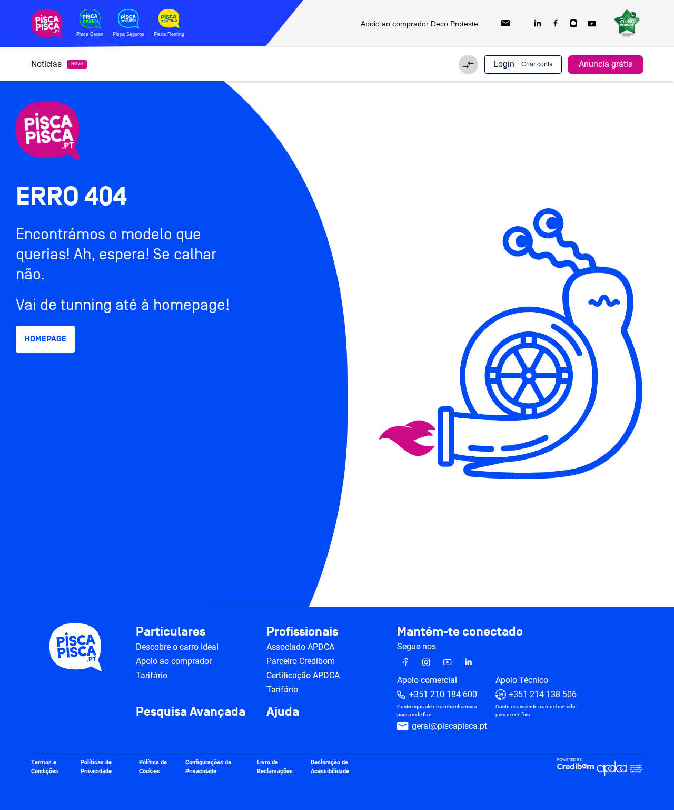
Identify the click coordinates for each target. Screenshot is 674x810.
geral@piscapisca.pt (449, 726)
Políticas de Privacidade (96, 767)
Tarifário (151, 675)
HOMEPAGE (45, 339)
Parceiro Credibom (300, 661)
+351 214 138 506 (543, 694)
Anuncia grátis (605, 64)
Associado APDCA (300, 647)
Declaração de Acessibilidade (330, 767)
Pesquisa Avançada (190, 712)
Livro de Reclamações (275, 767)
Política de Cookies (153, 767)
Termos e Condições (44, 767)
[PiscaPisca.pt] (105, 130)
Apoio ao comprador (174, 661)
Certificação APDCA (303, 675)
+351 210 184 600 (443, 694)
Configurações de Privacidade (208, 767)
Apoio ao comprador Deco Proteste (419, 23)
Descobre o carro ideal (177, 647)
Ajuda (282, 712)
